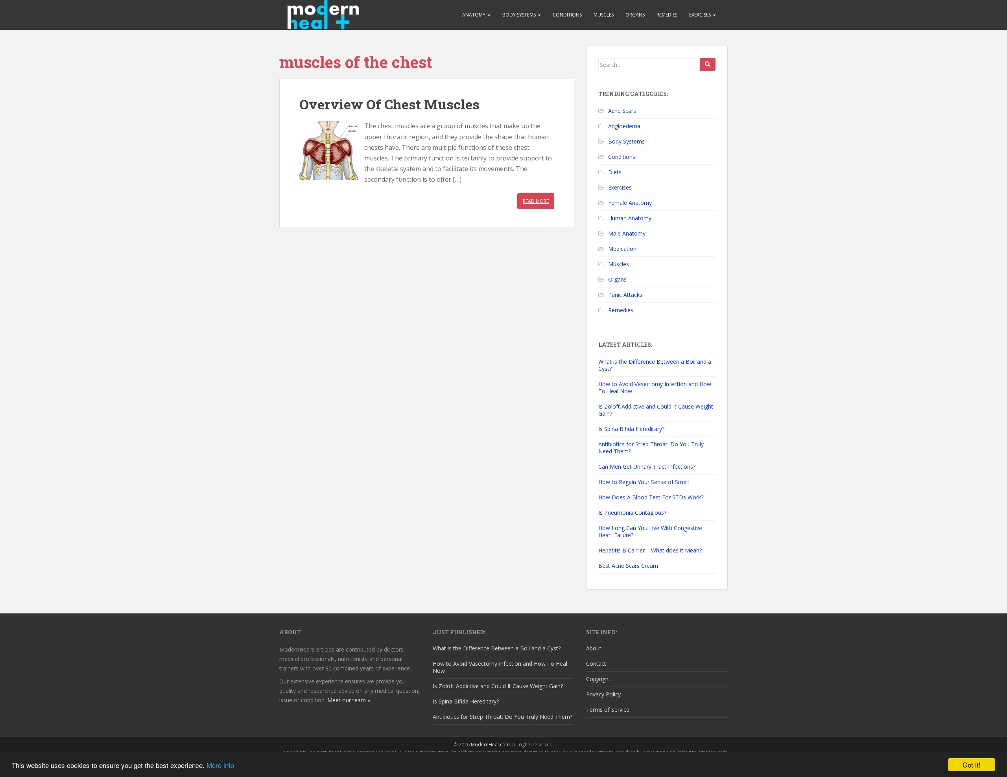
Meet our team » (348, 700)
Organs (635, 14)
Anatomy (474, 14)
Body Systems (519, 14)
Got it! (972, 765)
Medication (622, 248)
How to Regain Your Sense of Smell (643, 482)
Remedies (667, 14)
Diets (615, 172)
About (593, 648)
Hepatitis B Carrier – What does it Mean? (650, 550)
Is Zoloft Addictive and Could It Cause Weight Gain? (655, 410)
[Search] (708, 64)
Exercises (700, 14)
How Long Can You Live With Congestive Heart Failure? (650, 531)
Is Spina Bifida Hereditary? (631, 429)
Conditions (567, 14)
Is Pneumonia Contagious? (632, 512)
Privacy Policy (603, 694)
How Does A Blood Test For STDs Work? (650, 497)
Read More (536, 201)
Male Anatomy (627, 233)
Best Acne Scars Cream (628, 565)
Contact (596, 663)
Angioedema (624, 126)
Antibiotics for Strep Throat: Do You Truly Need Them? (651, 447)
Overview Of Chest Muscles (389, 104)
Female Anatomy (630, 202)
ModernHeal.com (490, 744)
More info (220, 765)
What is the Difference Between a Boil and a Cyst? (654, 365)
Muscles (604, 14)
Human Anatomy (629, 218)
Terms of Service (607, 709)
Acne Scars (622, 110)
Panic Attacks (625, 294)
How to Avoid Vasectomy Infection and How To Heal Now (654, 387)
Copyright (598, 679)
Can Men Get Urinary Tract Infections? (646, 466)
